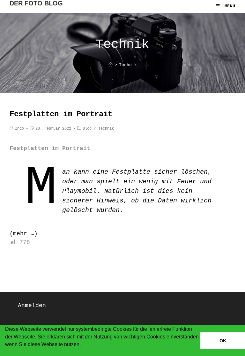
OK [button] (222, 340)
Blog (87, 128)
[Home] (110, 65)
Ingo (19, 128)
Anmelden (32, 305)
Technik (106, 128)
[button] (6, 353)
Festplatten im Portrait (61, 114)
